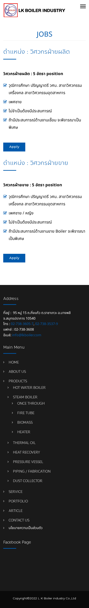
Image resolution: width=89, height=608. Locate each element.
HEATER (23, 432)
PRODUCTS (18, 381)
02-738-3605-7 (22, 324)
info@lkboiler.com (26, 335)
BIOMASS (25, 422)
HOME (14, 362)
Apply (14, 147)
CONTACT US (19, 520)
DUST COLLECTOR (27, 481)
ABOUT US (17, 371)
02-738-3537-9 (46, 324)
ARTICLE (15, 510)
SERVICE (15, 491)
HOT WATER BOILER (29, 387)
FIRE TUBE (25, 413)
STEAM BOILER (25, 397)
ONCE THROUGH (31, 403)
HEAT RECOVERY (26, 452)
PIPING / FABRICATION (32, 471)
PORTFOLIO (18, 501)
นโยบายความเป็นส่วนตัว (26, 528)
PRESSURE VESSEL (28, 462)
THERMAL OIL (24, 443)
